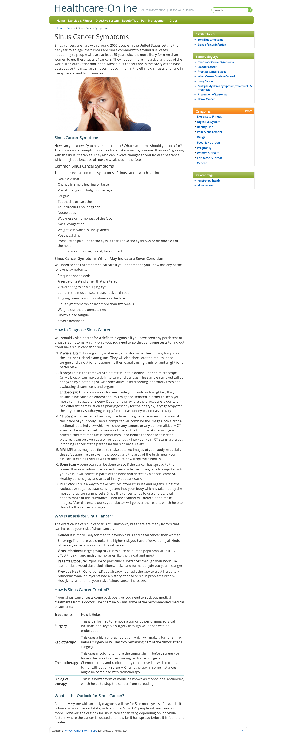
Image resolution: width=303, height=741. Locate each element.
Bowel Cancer (206, 99)
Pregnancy (204, 148)
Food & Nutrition (208, 142)
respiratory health (209, 180)
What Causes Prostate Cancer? (216, 76)
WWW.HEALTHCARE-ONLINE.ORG (80, 730)
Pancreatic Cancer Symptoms (216, 62)
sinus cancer (205, 185)
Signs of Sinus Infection (212, 44)
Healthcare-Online (95, 8)
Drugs (173, 20)
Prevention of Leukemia (212, 94)
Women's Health (208, 153)
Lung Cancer (205, 81)
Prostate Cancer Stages (212, 71)
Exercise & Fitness (80, 20)
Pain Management (153, 20)
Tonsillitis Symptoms (210, 39)
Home (61, 20)
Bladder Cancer (207, 67)
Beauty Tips (130, 20)
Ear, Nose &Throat (209, 158)
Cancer (71, 28)
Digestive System (107, 20)
